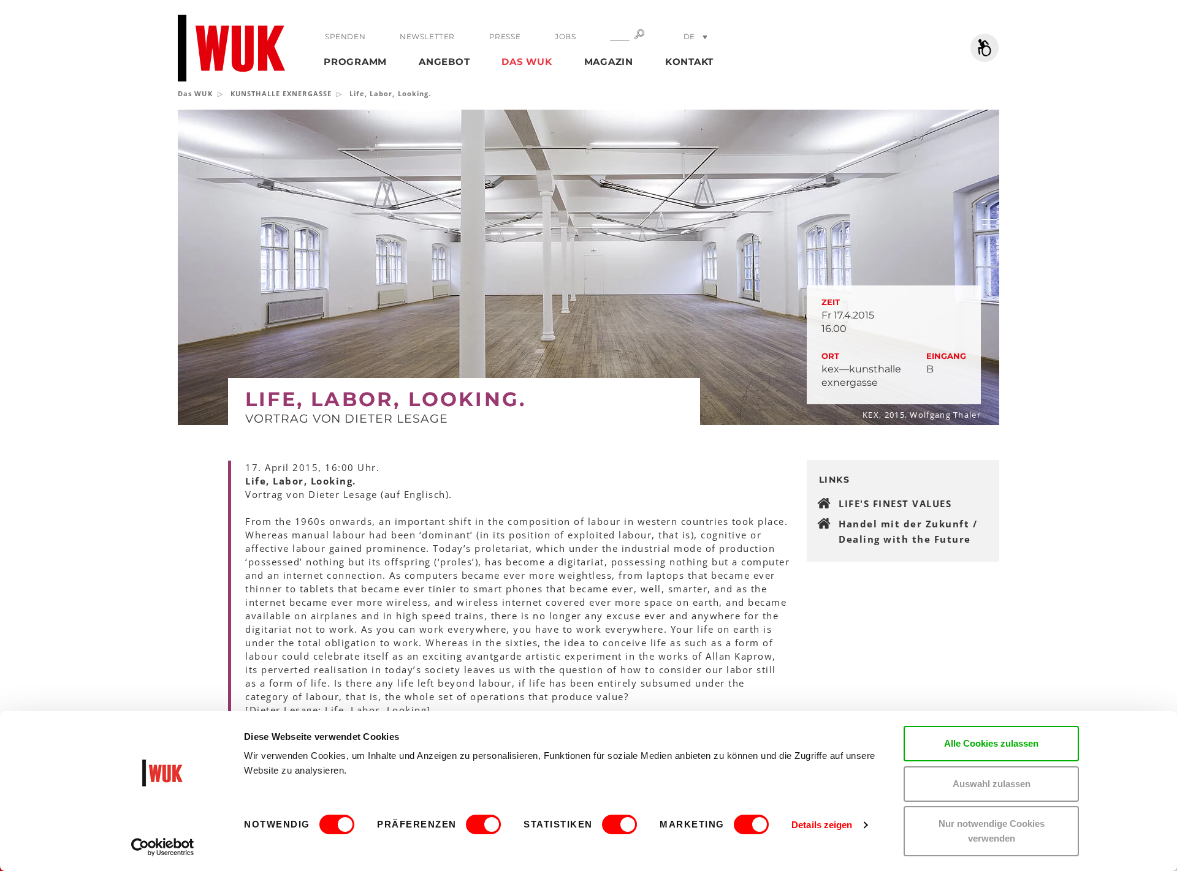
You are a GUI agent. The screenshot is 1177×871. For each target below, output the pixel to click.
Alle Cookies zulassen (991, 743)
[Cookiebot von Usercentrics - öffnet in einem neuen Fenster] (162, 847)
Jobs (565, 36)
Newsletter (427, 36)
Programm (355, 61)
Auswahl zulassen (991, 784)
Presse (505, 36)
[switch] (483, 824)
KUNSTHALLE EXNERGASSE (281, 93)
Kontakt (689, 61)
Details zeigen (821, 825)
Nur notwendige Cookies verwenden (992, 830)
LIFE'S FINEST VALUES (895, 503)
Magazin (608, 61)
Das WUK (526, 61)
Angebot (444, 61)
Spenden (345, 36)
